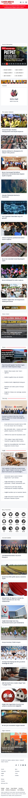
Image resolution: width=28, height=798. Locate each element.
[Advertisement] (14, 24)
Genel (2, 769)
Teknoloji (3, 771)
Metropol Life (4, 783)
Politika (17, 775)
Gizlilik (2, 790)
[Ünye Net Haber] (7, 2)
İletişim (2, 788)
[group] (14, 97)
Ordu (16, 773)
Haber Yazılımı (4, 761)
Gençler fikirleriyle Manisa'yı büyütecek (14, 5)
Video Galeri (5, 314)
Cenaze (3, 781)
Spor (16, 769)
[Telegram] (25, 765)
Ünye (2, 775)
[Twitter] (16, 765)
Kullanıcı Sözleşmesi (11, 790)
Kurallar (21, 788)
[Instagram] (20, 765)
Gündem (17, 771)
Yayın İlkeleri (14, 788)
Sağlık (2, 773)
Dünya (2, 779)
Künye (7, 788)
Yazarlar (4, 85)
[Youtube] (23, 765)
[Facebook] (18, 765)
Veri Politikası (20, 790)
